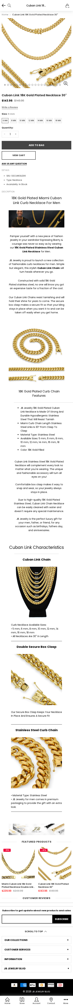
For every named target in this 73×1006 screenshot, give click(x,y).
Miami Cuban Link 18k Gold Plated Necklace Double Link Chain (17, 885)
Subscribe (61, 919)
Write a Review (10, 107)
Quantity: (7, 127)
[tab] (36, 940)
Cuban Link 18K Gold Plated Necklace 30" (53, 885)
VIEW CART (18, 155)
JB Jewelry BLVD (41, 991)
